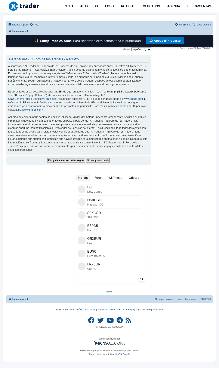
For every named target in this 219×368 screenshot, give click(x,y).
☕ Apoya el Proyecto (165, 41)
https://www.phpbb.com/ (29, 109)
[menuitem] (34, 24)
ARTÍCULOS (88, 6)
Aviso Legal (128, 309)
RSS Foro (157, 309)
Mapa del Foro (143, 309)
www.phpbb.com (133, 98)
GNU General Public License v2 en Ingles (32, 98)
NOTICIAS (127, 6)
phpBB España (122, 354)
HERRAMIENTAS (198, 6)
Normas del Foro (65, 309)
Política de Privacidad (109, 309)
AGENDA (173, 6)
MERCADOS (151, 6)
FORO (109, 6)
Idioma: (126, 49)
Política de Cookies (86, 309)
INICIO (68, 6)
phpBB (100, 350)
